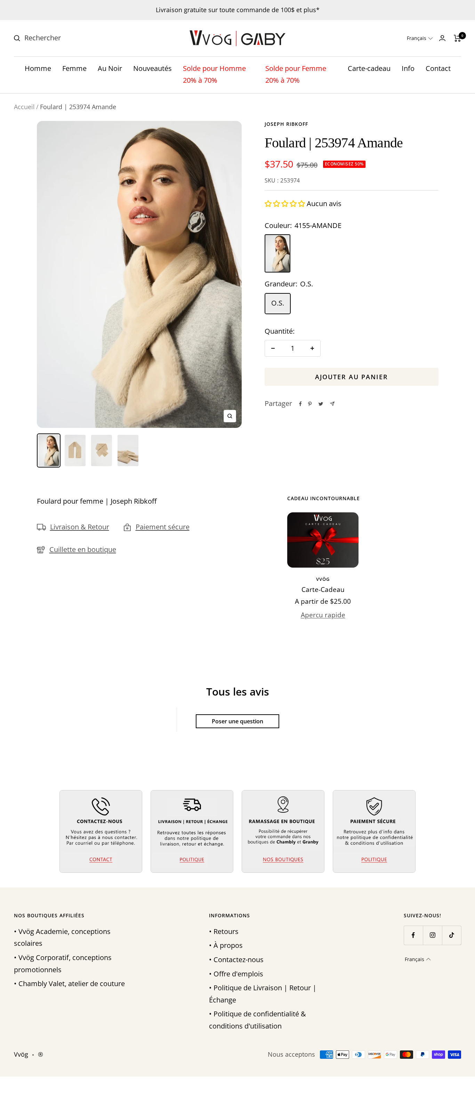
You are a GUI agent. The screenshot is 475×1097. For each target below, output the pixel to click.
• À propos (226, 945)
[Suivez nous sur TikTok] (451, 935)
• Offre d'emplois (236, 973)
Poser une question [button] (237, 721)
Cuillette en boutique (82, 549)
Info (408, 68)
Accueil (24, 107)
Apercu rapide (323, 614)
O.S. (277, 303)
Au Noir (110, 68)
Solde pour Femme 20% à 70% (295, 74)
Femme (74, 68)
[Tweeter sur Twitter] (321, 403)
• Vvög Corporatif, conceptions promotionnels (63, 963)
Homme (38, 68)
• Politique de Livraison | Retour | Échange (262, 994)
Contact (438, 68)
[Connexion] (442, 38)
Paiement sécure (163, 526)
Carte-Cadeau (323, 589)
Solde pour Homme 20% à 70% (214, 74)
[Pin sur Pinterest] (310, 403)
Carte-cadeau (369, 68)
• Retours (224, 931)
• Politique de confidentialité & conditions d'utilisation (257, 1020)
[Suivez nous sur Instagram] (432, 935)
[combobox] (76, 38)
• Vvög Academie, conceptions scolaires (62, 937)
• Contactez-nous (236, 959)
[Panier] (457, 38)
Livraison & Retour (79, 526)
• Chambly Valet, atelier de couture (69, 983)
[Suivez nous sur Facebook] (413, 935)
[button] (420, 38)
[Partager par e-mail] (332, 403)
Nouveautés (152, 68)
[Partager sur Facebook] (300, 403)
